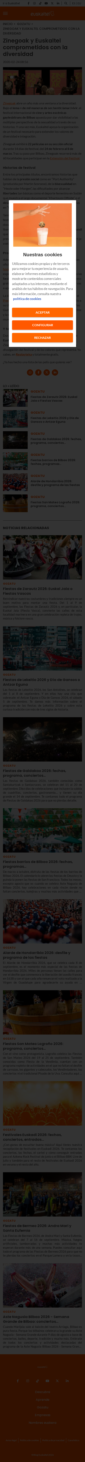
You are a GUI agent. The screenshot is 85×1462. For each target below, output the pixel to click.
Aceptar (43, 312)
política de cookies (27, 299)
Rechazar (42, 337)
